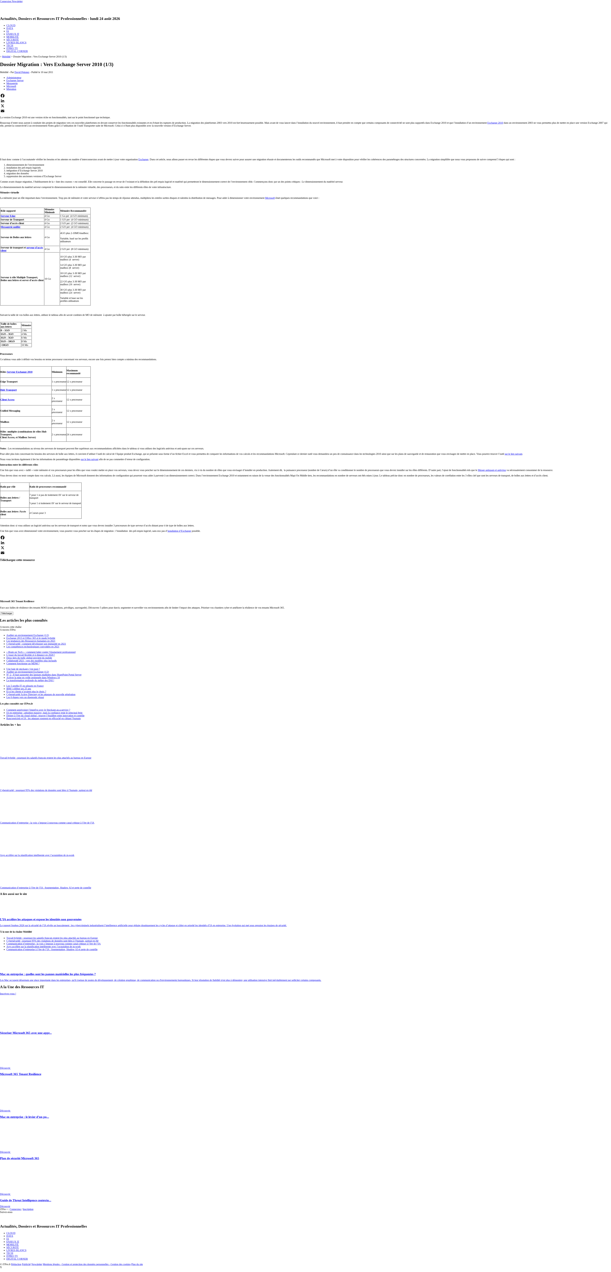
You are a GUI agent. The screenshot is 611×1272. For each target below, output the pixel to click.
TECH (9, 45)
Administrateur (13, 77)
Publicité (26, 1264)
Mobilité (6, 56)
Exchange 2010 (495, 122)
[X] (305, 105)
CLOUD (10, 25)
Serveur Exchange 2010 (19, 372)
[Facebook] (305, 95)
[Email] (305, 110)
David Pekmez (21, 72)
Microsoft (11, 86)
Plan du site (137, 1264)
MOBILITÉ (12, 36)
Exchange (143, 159)
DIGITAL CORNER (17, 51)
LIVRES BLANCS (16, 42)
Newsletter (36, 1264)
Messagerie (12, 83)
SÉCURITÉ (12, 39)
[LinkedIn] (305, 100)
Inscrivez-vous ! (8, 993)
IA (7, 31)
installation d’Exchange (179, 531)
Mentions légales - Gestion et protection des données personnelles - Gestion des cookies (87, 1264)
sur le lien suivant (513, 454)
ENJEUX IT (12, 34)
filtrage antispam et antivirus (492, 470)
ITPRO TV (12, 48)
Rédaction (16, 1264)
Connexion (15, 1209)
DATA (9, 28)
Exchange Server (15, 80)
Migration (11, 89)
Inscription (28, 1209)
